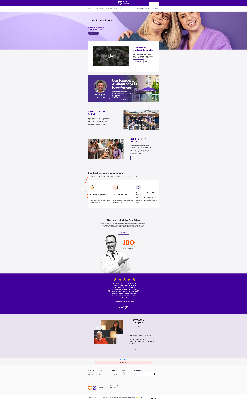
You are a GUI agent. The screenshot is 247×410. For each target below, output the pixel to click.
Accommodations (114, 380)
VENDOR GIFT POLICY (131, 403)
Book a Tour (154, 4)
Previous (109, 294)
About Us (90, 8)
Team (100, 380)
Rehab (112, 379)
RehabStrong (93, 128)
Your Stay (102, 8)
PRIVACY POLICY (102, 403)
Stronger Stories (135, 356)
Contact (120, 8)
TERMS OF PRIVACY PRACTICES (121, 403)
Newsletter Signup (137, 376)
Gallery (123, 379)
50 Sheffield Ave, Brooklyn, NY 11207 (142, 8)
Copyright (114, 403)
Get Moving (93, 33)
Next (138, 294)
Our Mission (102, 379)
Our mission (123, 232)
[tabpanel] (123, 88)
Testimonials (109, 8)
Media (115, 8)
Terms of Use (108, 403)
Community (136, 157)
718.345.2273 (154, 8)
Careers (101, 382)
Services (96, 8)
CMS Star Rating (124, 365)
